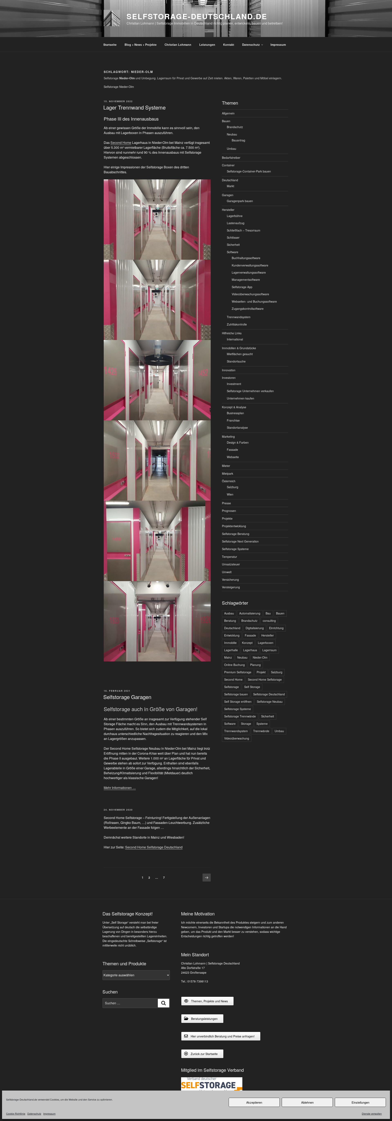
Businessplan (235, 413)
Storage (246, 724)
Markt (230, 186)
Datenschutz (34, 1113)
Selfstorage (231, 687)
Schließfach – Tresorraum (243, 230)
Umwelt (227, 572)
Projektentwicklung (234, 526)
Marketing (228, 436)
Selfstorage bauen (236, 694)
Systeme (262, 724)
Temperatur (229, 557)
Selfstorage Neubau (270, 701)
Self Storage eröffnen (238, 701)
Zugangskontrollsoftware (248, 309)
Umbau (231, 149)
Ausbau (229, 613)
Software (232, 252)
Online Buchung (234, 665)
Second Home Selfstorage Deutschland (154, 847)
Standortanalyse (237, 427)
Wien (230, 494)
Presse (226, 503)
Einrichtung (276, 628)
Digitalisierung (255, 628)
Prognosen (229, 511)
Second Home (120, 142)
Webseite (233, 457)
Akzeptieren (254, 1102)
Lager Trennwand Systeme (134, 107)
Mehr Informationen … (120, 787)
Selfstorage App (242, 287)
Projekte (227, 518)
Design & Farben (238, 442)
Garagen (227, 195)
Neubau (232, 134)
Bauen (226, 121)
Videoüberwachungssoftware (250, 294)
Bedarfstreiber (231, 158)
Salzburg (232, 487)
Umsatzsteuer (231, 564)
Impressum (49, 1113)
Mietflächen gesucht (240, 354)
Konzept (247, 643)
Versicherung (230, 579)
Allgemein (228, 113)
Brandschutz (235, 127)
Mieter (226, 466)
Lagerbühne (235, 216)
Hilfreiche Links (232, 333)
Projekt (261, 672)
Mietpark (227, 473)
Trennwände (261, 731)
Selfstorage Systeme (235, 549)
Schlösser (233, 237)
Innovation (228, 370)
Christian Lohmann (178, 45)
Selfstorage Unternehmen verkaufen (250, 391)
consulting (269, 621)
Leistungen (207, 45)
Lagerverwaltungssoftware (249, 272)
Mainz (228, 657)
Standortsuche (236, 361)
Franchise (233, 420)
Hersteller (228, 210)
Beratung (230, 621)
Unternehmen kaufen (240, 398)
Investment (234, 384)
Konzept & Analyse (234, 407)
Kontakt (228, 45)
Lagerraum (269, 650)
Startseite (110, 45)
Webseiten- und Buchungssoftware (254, 301)
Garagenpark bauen (240, 201)
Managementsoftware (246, 279)
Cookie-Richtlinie (15, 1113)
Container (228, 165)
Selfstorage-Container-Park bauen (249, 171)
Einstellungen (360, 1102)
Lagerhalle (231, 650)
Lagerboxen (265, 643)
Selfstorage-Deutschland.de (197, 16)
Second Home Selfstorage (265, 679)
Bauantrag (238, 140)
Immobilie (230, 643)
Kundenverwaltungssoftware (250, 265)
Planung (255, 665)
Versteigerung (231, 587)
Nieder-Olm (260, 657)
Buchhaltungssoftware (246, 258)
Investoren (229, 378)
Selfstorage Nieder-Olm (119, 87)
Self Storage (252, 687)
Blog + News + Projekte (141, 45)
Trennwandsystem (239, 317)
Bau (268, 613)
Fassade (232, 450)
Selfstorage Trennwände (240, 716)
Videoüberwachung (236, 738)
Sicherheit (233, 245)
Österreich (228, 481)
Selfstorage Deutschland (269, 694)
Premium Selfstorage (237, 672)
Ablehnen (307, 1102)
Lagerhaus (250, 650)
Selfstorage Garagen (127, 696)
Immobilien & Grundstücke (239, 348)
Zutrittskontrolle (237, 324)
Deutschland (230, 180)
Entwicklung (231, 635)
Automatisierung (249, 613)
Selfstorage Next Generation (240, 541)
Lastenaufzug (235, 223)
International (235, 339)
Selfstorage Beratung (235, 534)
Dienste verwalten (372, 1113)
